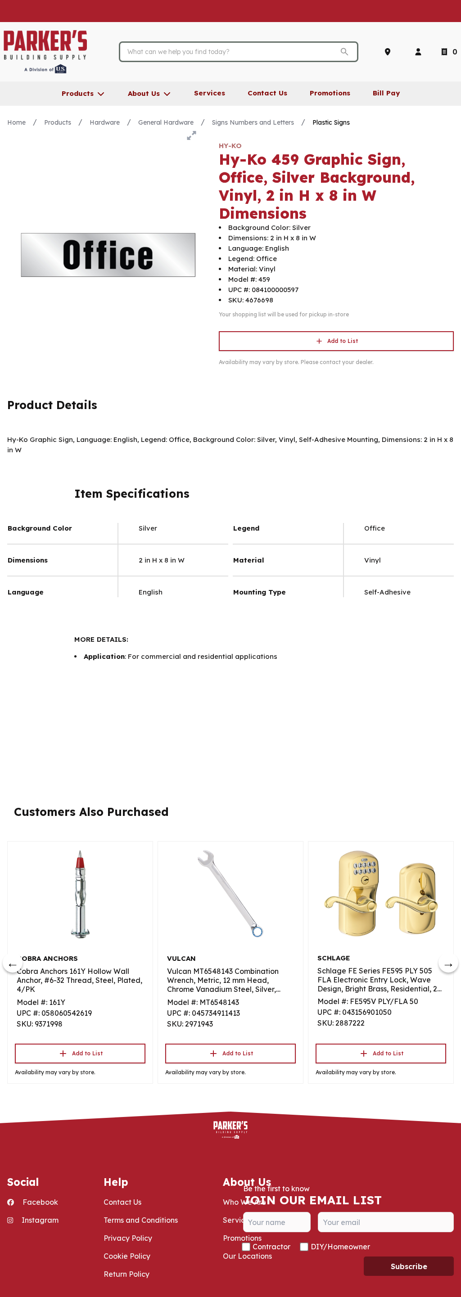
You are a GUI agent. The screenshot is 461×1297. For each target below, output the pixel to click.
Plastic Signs (331, 122)
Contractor (271, 1246)
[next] (448, 963)
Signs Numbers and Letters (253, 122)
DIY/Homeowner (340, 1246)
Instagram (39, 1220)
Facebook (39, 1202)
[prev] (13, 963)
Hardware (105, 122)
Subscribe (409, 1266)
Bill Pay (386, 93)
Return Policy (126, 1274)
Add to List (342, 341)
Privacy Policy (128, 1238)
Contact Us (122, 1202)
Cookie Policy (127, 1256)
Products (57, 122)
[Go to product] (80, 894)
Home (16, 122)
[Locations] (389, 51)
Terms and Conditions (141, 1220)
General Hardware (166, 122)
